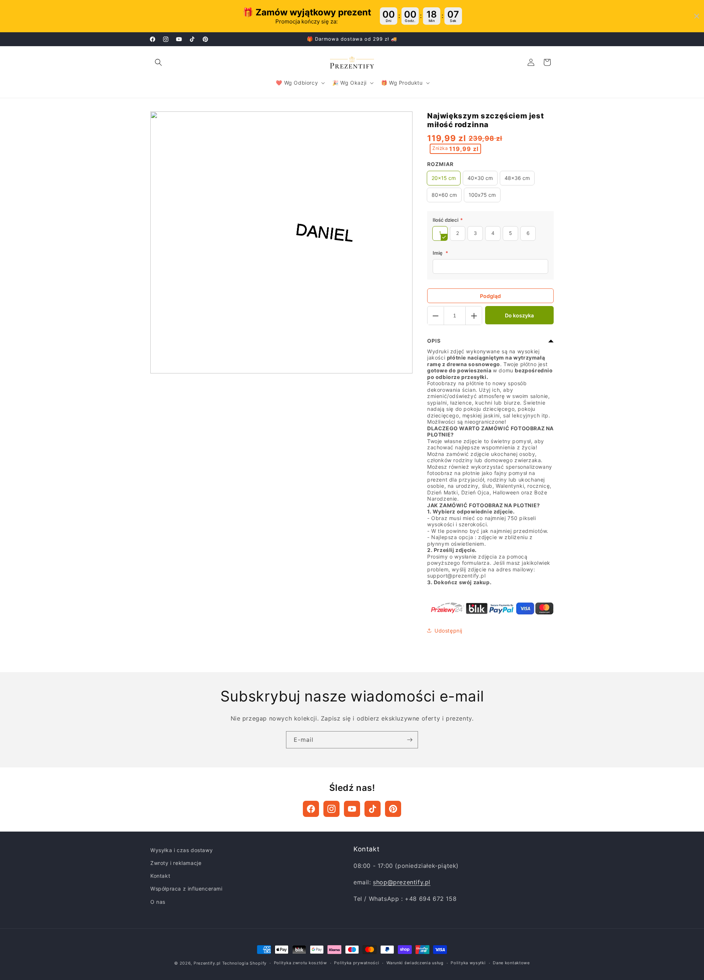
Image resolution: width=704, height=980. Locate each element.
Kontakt (160, 876)
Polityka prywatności (356, 962)
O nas (157, 902)
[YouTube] (352, 809)
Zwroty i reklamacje (175, 863)
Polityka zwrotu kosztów (300, 962)
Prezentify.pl (207, 963)
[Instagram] (331, 809)
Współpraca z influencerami (186, 888)
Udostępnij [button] (448, 630)
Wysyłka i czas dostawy (181, 850)
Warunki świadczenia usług (415, 962)
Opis (434, 341)
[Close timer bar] (697, 16)
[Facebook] (311, 809)
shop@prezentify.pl (401, 882)
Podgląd (490, 296)
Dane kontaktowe (511, 962)
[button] (158, 62)
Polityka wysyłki (468, 962)
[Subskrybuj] (410, 739)
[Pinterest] (393, 809)
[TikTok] (372, 809)
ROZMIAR (440, 164)
